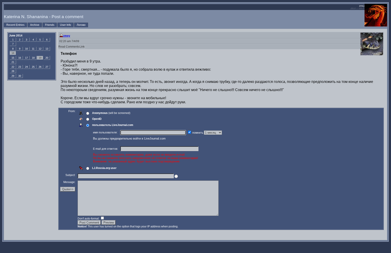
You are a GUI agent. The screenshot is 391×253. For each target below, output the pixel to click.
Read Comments (68, 46)
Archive (34, 25)
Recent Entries (15, 25)
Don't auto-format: (89, 218)
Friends (49, 25)
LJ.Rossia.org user (104, 168)
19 (40, 57)
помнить (198, 132)
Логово (81, 25)
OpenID (97, 118)
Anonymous (100, 113)
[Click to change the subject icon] (176, 176)
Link (82, 46)
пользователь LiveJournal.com (112, 125)
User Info (65, 25)
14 (13, 53)
